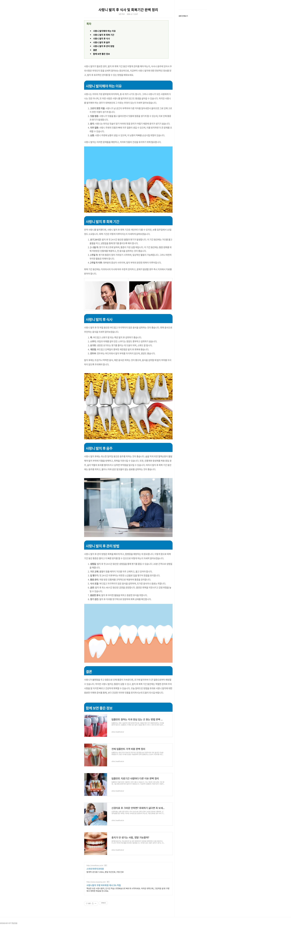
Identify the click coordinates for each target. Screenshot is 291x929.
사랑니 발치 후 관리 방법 (103, 46)
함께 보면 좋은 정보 (101, 53)
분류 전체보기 (183, 16)
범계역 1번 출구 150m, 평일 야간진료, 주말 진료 (105, 872)
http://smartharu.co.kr (95, 865)
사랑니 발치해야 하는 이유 (104, 30)
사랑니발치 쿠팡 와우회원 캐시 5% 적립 (104, 885)
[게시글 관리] (95, 903)
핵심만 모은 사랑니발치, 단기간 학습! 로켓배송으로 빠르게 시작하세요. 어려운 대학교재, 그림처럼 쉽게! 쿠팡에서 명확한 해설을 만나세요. (128, 889)
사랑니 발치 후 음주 (101, 42)
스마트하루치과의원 (95, 868)
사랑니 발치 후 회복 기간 (103, 34)
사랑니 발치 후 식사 (101, 38)
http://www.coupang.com (96, 882)
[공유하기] (92, 903)
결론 (95, 50)
